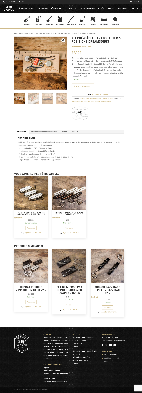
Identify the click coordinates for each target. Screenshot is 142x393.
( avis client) (87, 46)
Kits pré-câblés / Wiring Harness (44, 33)
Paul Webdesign (43, 390)
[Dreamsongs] (80, 114)
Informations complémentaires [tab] (44, 132)
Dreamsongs (76, 102)
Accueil (17, 33)
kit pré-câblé (86, 102)
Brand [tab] (64, 132)
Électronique (26, 33)
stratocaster (95, 102)
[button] (63, 40)
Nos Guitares (56, 8)
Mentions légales (110, 354)
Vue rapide (31, 228)
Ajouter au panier (83, 86)
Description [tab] (21, 132)
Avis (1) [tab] (75, 132)
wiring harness (106, 102)
